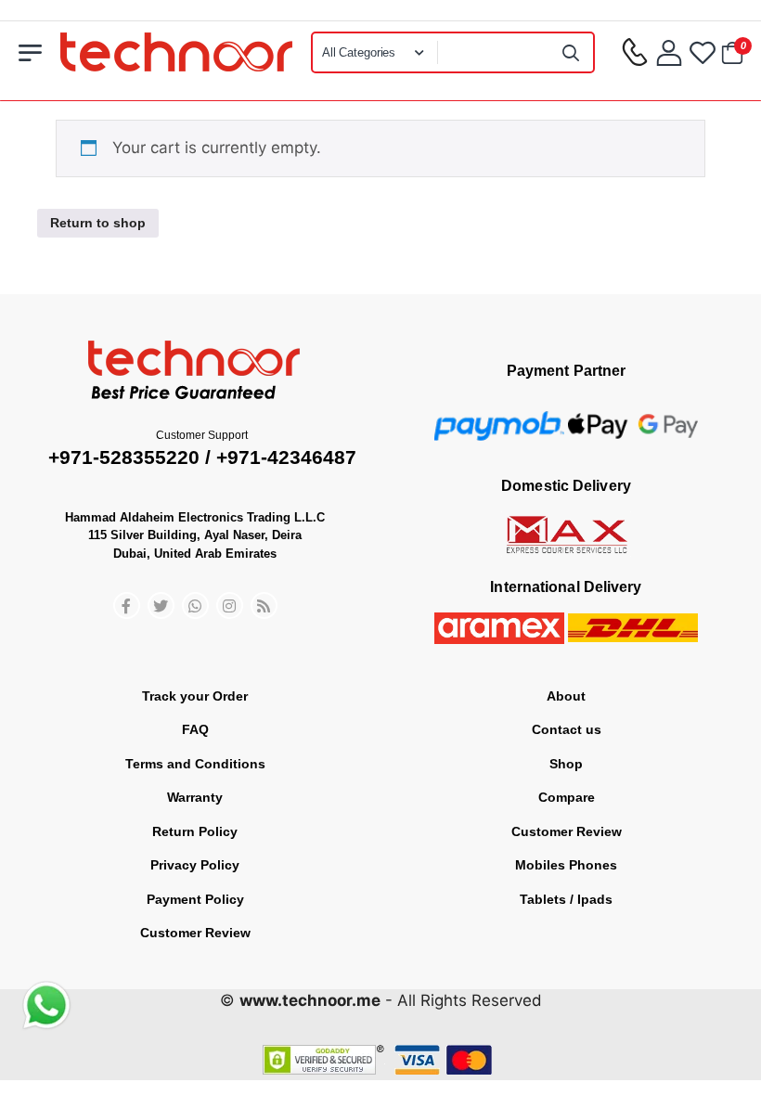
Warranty (195, 797)
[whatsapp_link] (195, 605)
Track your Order (195, 696)
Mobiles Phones (566, 864)
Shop (566, 763)
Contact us (566, 729)
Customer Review (195, 932)
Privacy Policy (194, 864)
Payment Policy (195, 899)
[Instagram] (229, 605)
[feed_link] (264, 605)
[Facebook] (126, 605)
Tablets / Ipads (566, 899)
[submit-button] (570, 52)
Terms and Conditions (195, 763)
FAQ (195, 729)
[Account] (669, 52)
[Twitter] (161, 605)
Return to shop (98, 222)
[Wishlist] (703, 52)
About (566, 696)
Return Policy (195, 831)
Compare (566, 797)
